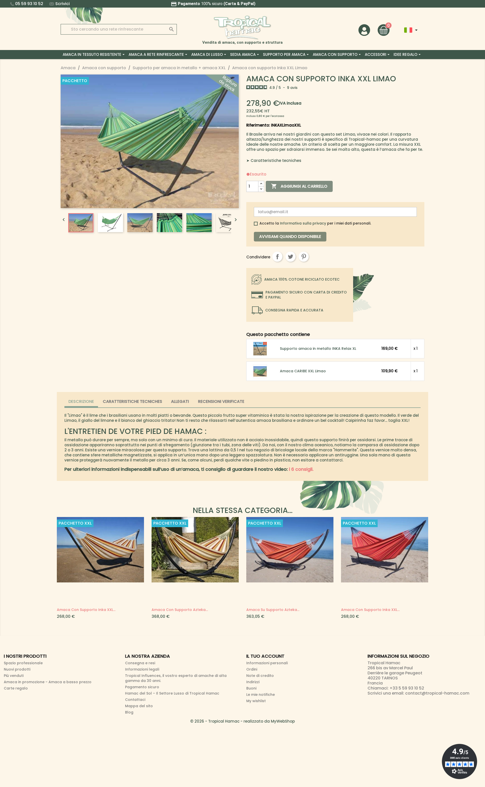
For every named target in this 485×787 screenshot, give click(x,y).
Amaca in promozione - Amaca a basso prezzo (47, 681)
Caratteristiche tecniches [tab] (132, 401)
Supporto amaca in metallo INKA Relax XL (318, 348)
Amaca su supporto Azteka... (272, 609)
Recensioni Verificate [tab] (221, 401)
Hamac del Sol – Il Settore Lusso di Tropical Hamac (172, 693)
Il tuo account (265, 656)
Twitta (290, 257)
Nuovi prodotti (17, 669)
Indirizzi (252, 681)
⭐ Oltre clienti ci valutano (242, 3)
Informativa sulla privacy (303, 223)
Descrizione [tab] (81, 401)
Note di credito (260, 675)
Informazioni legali (142, 669)
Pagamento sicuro (142, 687)
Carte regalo (16, 688)
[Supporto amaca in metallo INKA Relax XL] (260, 348)
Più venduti (13, 675)
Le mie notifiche (260, 694)
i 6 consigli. (301, 469)
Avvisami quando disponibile (290, 236)
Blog (129, 712)
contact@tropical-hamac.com (437, 693)
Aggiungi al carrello (299, 186)
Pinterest (304, 257)
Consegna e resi (140, 663)
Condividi (277, 257)
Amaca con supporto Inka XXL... (86, 609)
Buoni (251, 688)
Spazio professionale (23, 663)
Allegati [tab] (180, 401)
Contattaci (135, 699)
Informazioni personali (267, 663)
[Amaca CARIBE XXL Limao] (260, 371)
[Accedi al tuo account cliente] (364, 30)
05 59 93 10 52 (29, 4)
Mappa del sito (139, 705)
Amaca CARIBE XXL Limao (303, 371)
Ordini (251, 669)
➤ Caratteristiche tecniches (273, 160)
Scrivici (62, 4)
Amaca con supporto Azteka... (180, 609)
